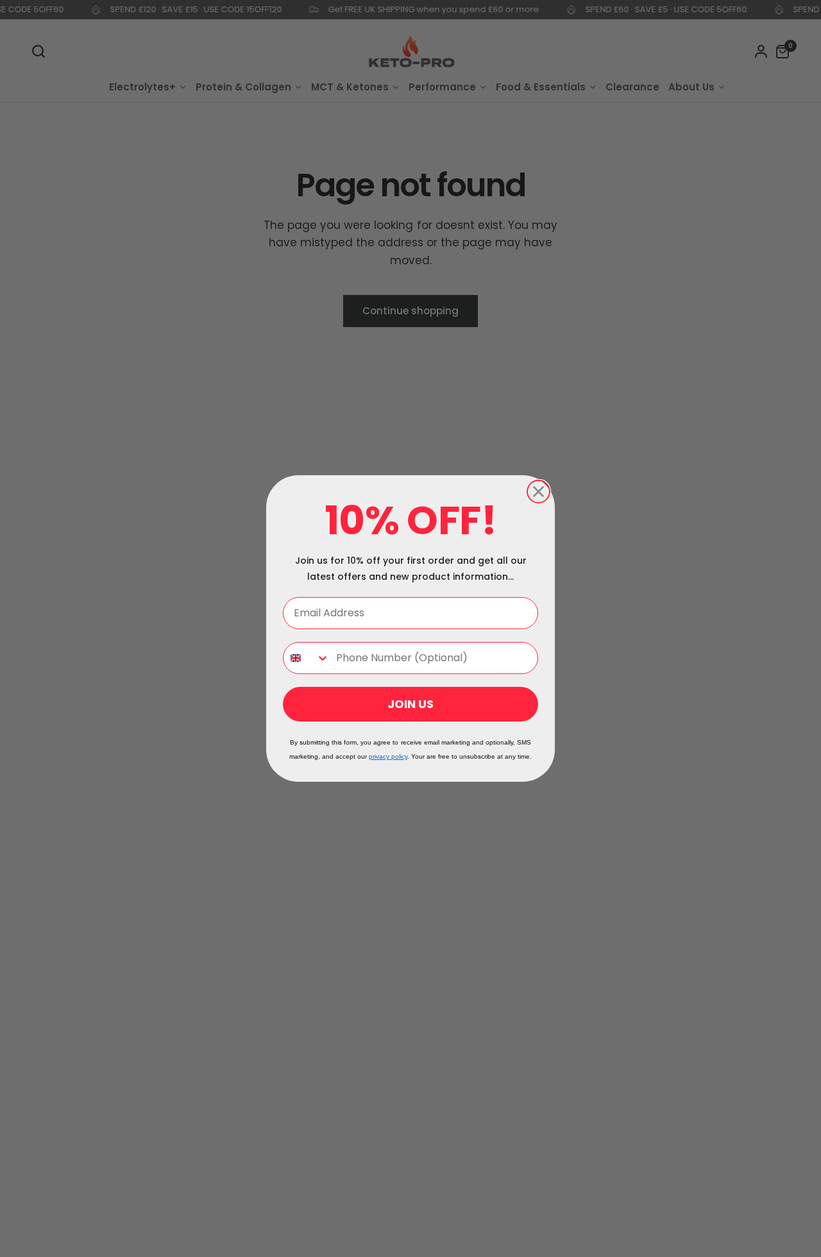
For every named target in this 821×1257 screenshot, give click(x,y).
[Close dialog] (538, 491)
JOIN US (410, 704)
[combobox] (307, 658)
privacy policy (388, 756)
